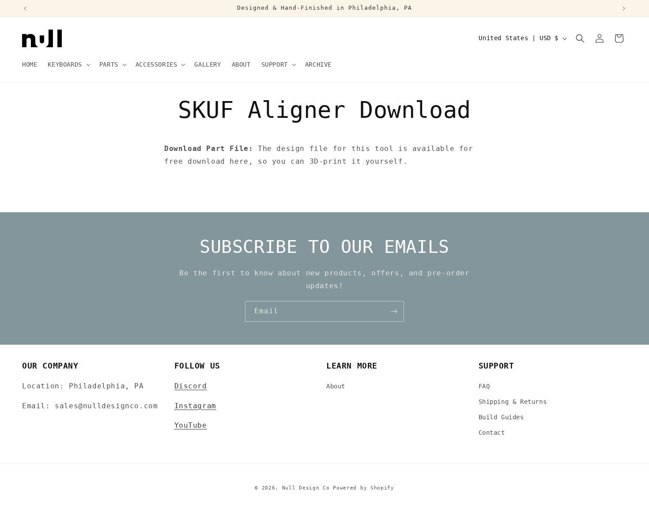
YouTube (190, 425)
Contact (492, 432)
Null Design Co (306, 488)
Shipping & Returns (513, 401)
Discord (190, 386)
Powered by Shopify (363, 488)
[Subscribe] (394, 311)
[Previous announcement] (25, 8)
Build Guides (501, 417)
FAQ (484, 386)
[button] (68, 64)
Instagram (195, 406)
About (335, 386)
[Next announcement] (624, 8)
